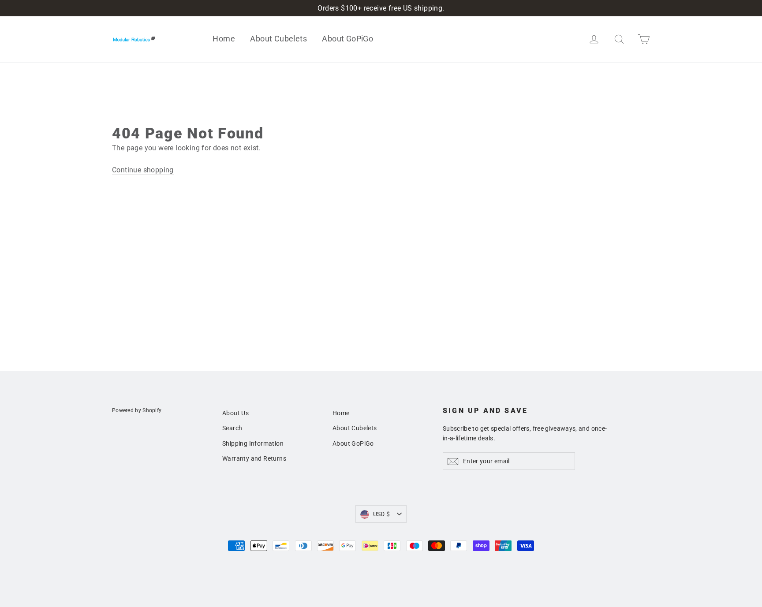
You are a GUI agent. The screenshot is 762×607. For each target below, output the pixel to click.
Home (224, 38)
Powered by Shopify (136, 410)
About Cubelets (278, 38)
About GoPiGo (347, 38)
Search (232, 428)
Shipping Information (253, 443)
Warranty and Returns (254, 458)
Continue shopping (143, 170)
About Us (235, 413)
